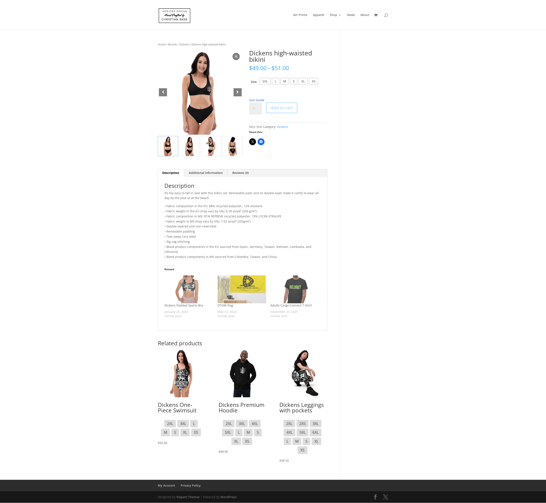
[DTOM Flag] (242, 289)
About (364, 15)
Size (254, 82)
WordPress (229, 497)
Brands (172, 44)
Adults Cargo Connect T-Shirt (291, 305)
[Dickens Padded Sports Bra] (188, 289)
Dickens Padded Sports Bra (183, 305)
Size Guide (256, 100)
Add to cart (282, 108)
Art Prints (300, 15)
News (351, 15)
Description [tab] (170, 173)
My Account (166, 485)
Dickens (184, 44)
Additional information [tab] (206, 173)
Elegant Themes (188, 497)
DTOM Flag (225, 305)
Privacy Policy (191, 485)
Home (162, 44)
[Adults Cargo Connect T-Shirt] (294, 289)
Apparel (318, 15)
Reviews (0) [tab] (240, 173)
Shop (333, 15)
